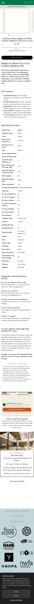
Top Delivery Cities (17, 516)
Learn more (17, 49)
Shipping (11, 51)
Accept (16, 592)
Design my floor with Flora (17, 409)
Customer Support (17, 521)
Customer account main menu (17, 511)
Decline (16, 596)
